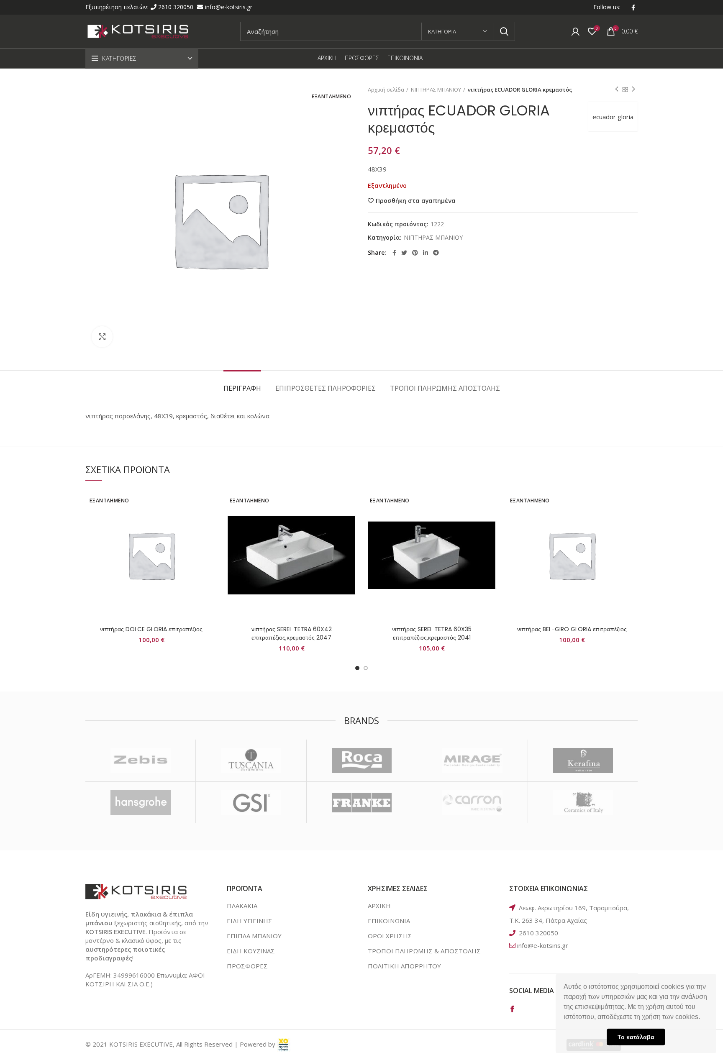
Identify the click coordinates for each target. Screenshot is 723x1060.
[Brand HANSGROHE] (140, 803)
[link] (283, 1044)
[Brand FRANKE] (362, 803)
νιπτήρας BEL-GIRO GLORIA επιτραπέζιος (572, 629)
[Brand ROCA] (362, 760)
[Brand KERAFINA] (583, 760)
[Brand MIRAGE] (472, 760)
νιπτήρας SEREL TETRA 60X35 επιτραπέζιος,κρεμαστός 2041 (432, 633)
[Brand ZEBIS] (140, 760)
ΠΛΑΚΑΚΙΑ (242, 905)
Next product (633, 89)
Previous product (617, 89)
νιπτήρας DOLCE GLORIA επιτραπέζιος (151, 629)
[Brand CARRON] (472, 803)
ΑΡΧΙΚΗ (379, 905)
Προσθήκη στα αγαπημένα (416, 201)
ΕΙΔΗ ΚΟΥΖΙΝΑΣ (251, 951)
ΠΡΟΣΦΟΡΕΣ (247, 966)
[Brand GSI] (251, 803)
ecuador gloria (612, 117)
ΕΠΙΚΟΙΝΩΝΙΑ (389, 921)
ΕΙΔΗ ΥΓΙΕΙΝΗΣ (249, 921)
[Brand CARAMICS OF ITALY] (583, 803)
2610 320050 (176, 7)
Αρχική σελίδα (386, 89)
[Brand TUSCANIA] (251, 760)
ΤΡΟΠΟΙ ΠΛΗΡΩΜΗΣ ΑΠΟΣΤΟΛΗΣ (445, 388)
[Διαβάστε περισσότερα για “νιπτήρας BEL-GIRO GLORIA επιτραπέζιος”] (631, 521)
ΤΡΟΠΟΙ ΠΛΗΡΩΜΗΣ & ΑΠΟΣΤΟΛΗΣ (424, 951)
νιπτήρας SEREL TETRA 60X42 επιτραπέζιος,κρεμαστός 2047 (291, 633)
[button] (703, 1017)
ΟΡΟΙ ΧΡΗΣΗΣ (390, 936)
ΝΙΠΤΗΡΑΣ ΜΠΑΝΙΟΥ (436, 89)
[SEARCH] (503, 31)
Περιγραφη (242, 388)
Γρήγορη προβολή (210, 540)
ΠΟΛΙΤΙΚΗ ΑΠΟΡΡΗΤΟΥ (404, 966)
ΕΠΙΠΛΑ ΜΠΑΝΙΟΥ (254, 936)
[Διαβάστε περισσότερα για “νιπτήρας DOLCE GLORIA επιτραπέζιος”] (210, 521)
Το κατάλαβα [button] (636, 1037)
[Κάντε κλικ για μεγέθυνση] (102, 336)
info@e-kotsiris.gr (228, 7)
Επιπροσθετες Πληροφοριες (325, 388)
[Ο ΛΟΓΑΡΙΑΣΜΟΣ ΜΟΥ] (575, 31)
